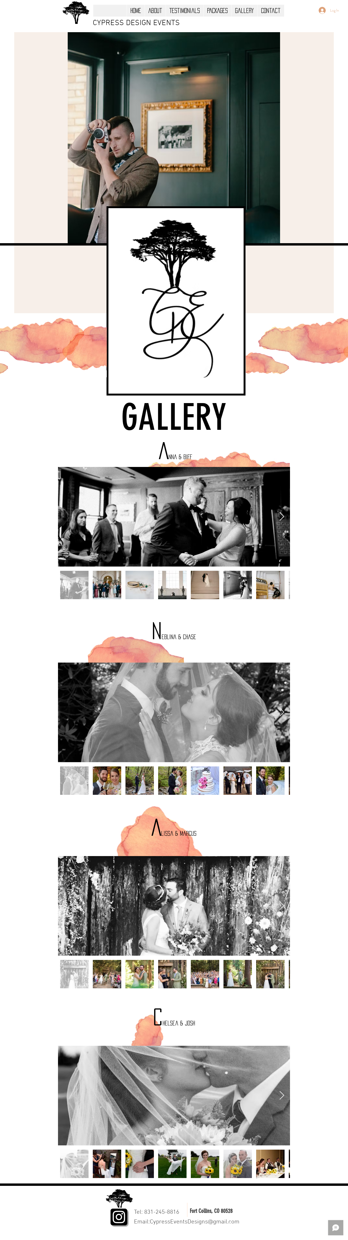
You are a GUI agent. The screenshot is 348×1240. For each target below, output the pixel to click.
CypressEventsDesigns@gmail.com (194, 1222)
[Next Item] (282, 516)
